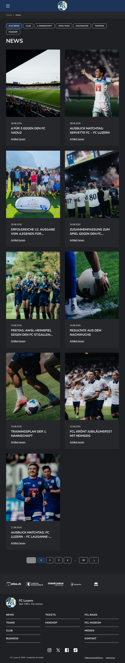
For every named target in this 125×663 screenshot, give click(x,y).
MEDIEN (89, 630)
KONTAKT (90, 638)
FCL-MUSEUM (93, 622)
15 (83, 560)
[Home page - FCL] (62, 5)
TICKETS (50, 614)
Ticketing (99, 26)
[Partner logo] (49, 650)
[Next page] (94, 560)
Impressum (110, 657)
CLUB (9, 630)
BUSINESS (12, 638)
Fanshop (13, 32)
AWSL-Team (64, 26)
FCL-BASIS (91, 614)
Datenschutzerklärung (94, 657)
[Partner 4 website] (76, 584)
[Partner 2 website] (34, 584)
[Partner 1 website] (14, 584)
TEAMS (10, 622)
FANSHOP (51, 622)
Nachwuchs (82, 26)
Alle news (14, 26)
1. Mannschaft (44, 26)
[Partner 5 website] (96, 584)
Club (28, 26)
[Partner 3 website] (55, 584)
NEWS (10, 614)
